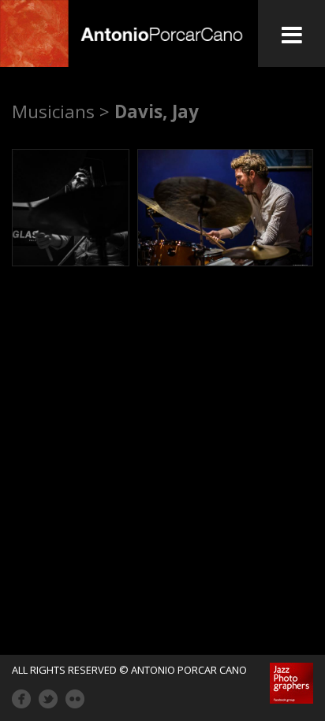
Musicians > (61, 111)
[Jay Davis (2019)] (70, 207)
